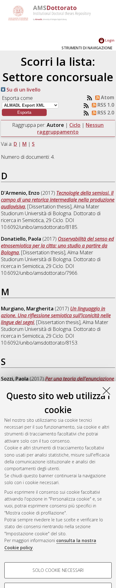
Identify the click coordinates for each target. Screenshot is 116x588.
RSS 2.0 (105, 112)
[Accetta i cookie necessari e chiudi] (106, 391)
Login (109, 40)
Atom (107, 97)
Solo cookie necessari (58, 570)
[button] (24, 112)
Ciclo (74, 125)
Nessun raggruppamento (70, 128)
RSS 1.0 (105, 104)
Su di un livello (23, 89)
